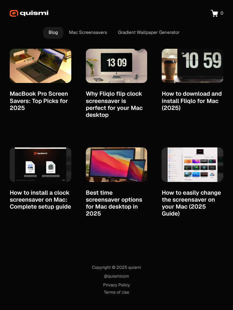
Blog (53, 32)
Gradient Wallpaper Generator (149, 32)
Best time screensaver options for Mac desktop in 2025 (114, 203)
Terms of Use (116, 292)
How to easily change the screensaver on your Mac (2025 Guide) (191, 203)
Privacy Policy (116, 285)
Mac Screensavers (88, 32)
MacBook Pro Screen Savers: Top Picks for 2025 (39, 100)
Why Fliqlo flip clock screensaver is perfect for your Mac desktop (114, 104)
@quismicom (116, 276)
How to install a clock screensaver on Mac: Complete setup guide (40, 199)
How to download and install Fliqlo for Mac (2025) (192, 100)
